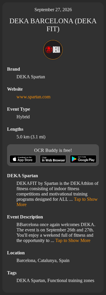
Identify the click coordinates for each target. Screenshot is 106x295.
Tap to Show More (72, 240)
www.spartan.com (33, 96)
